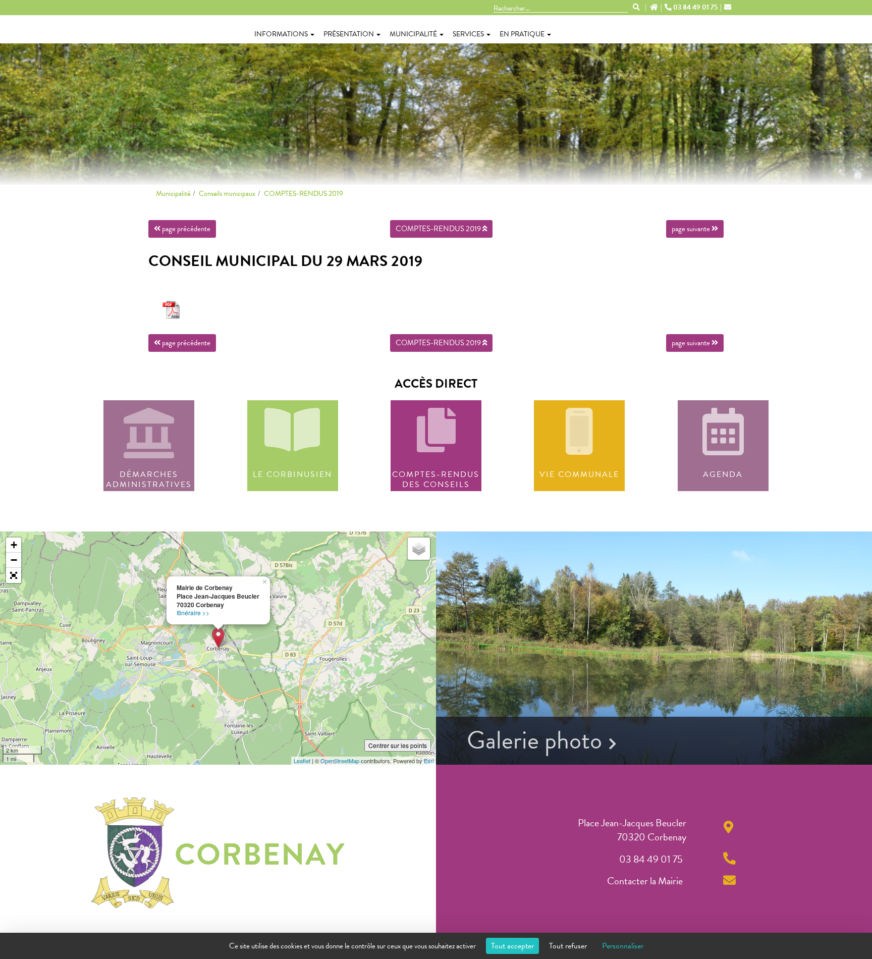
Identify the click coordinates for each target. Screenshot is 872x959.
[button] (13, 575)
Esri (428, 761)
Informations (281, 34)
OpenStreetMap (339, 761)
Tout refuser (568, 946)
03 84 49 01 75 (695, 8)
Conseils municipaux (227, 193)
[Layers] (419, 549)
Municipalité (413, 34)
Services (468, 34)
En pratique (522, 34)
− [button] (14, 560)
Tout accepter (512, 946)
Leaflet (302, 761)
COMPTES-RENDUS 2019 (303, 193)
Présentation (348, 34)
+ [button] (14, 545)
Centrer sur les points (397, 745)
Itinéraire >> (193, 612)
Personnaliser (622, 946)
